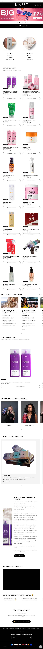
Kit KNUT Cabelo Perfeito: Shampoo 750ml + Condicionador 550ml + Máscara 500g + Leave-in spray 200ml (31, 92)
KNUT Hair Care (8, 646)
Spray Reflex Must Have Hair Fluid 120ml (30, 175)
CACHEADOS (28, 425)
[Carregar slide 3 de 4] (21, 22)
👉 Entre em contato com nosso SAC (21, 621)
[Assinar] (30, 637)
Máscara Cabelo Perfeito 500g (28, 202)
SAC (23, 631)
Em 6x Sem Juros (9, 59)
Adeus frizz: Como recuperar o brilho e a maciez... (9, 312)
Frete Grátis (29, 59)
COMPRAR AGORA (19, 555)
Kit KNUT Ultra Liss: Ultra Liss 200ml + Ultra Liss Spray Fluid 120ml (11, 257)
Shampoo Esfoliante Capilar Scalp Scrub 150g (11, 120)
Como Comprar (5, 628)
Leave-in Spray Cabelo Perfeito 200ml (29, 120)
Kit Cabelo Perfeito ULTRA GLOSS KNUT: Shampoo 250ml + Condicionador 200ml (10, 92)
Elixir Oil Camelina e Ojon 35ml (8, 175)
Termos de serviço (37, 646)
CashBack (37, 628)
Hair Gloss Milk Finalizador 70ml (9, 284)
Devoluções (24, 628)
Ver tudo (40, 294)
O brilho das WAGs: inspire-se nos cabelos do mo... (29, 312)
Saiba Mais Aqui (5, 482)
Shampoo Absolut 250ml (7, 229)
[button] (2, 5)
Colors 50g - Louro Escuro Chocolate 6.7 (30, 256)
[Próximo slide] (25, 22)
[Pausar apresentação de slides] (28, 22)
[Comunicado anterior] (2, 1)
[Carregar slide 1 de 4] (17, 22)
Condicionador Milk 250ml (7, 202)
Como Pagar (12, 628)
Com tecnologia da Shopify (14, 646)
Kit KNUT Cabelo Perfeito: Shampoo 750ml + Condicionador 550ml (11, 148)
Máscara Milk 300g (26, 147)
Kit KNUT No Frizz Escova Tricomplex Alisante (31, 229)
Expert (20, 631)
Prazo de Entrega (18, 628)
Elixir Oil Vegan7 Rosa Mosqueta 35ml (30, 284)
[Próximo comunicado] (41, 1)
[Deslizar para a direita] (24, 62)
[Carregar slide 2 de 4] (19, 22)
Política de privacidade (30, 646)
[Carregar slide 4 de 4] (22, 22)
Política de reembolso (23, 646)
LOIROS (9, 425)
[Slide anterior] (15, 22)
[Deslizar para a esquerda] (19, 62)
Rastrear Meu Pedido (31, 628)
